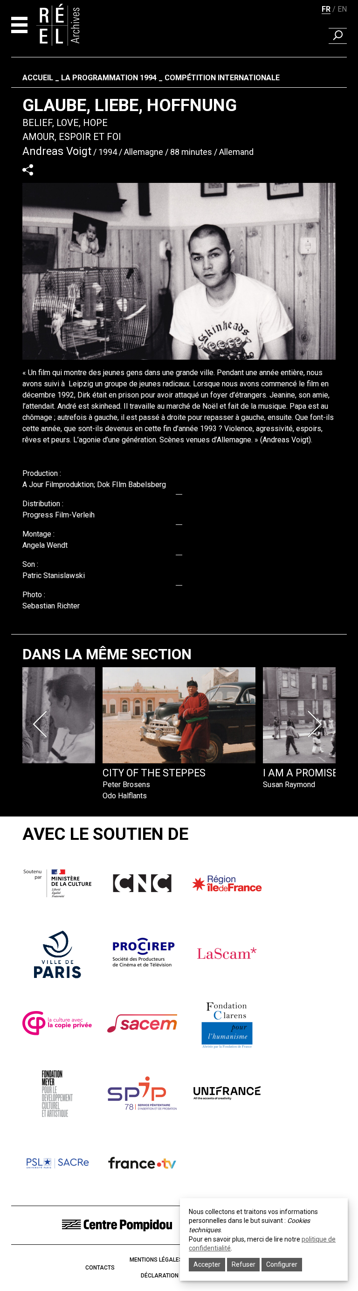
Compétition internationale (222, 77)
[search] (337, 36)
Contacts (100, 1267)
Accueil (37, 77)
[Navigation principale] (19, 25)
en (342, 9)
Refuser (243, 1264)
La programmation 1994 (109, 77)
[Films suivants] (316, 724)
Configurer (281, 1264)
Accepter (206, 1264)
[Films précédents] (42, 724)
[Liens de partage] (27, 169)
